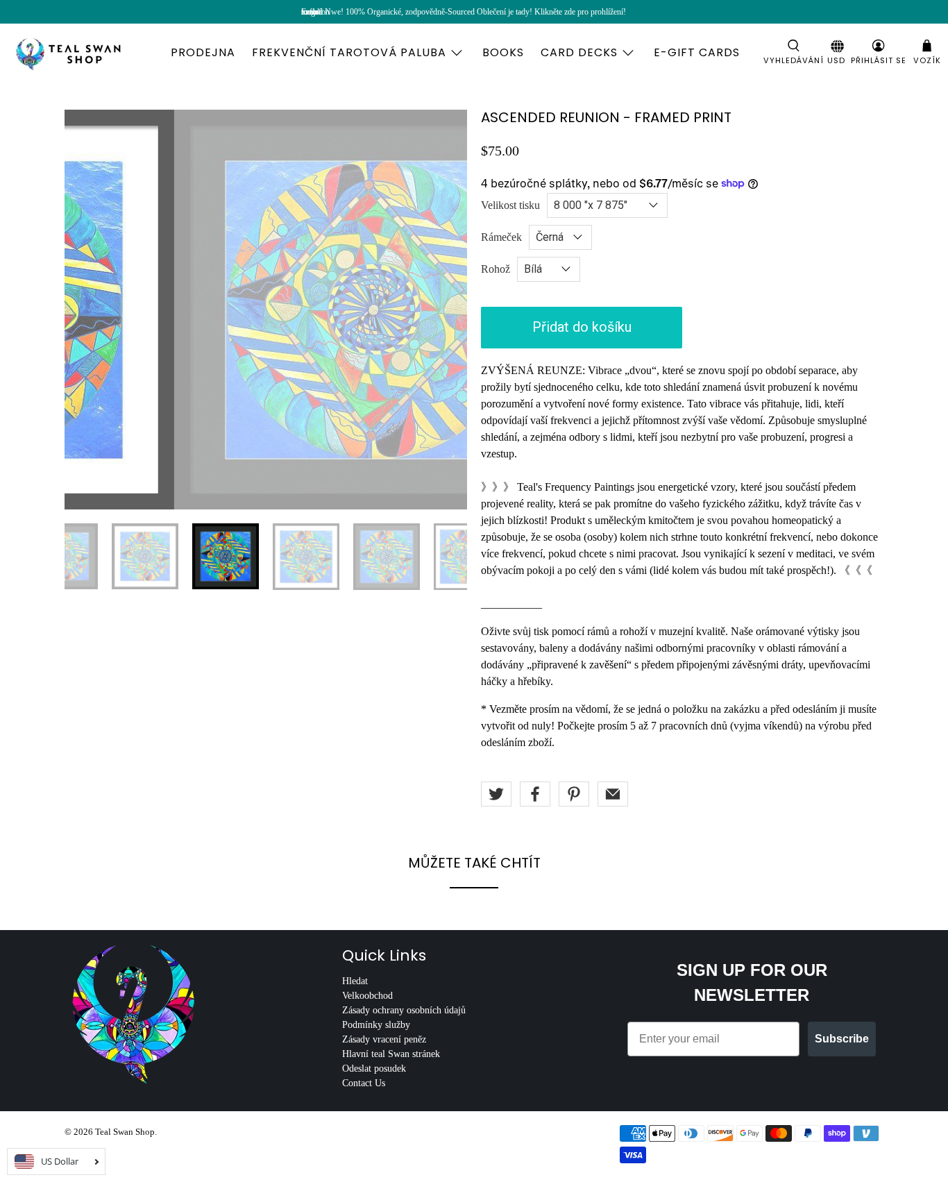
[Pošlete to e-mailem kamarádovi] (613, 794)
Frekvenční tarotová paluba (349, 52)
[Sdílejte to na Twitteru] (496, 794)
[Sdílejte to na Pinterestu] (574, 794)
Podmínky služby (376, 1025)
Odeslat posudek (374, 1068)
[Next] (445, 309)
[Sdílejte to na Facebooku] (535, 794)
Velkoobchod (367, 995)
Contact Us (363, 1083)
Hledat (355, 981)
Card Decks (579, 52)
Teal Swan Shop (125, 1131)
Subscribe (842, 1039)
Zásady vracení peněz (384, 1039)
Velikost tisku (510, 205)
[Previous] (86, 309)
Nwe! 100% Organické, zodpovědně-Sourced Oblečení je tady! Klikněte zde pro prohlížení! (475, 12)
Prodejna (203, 52)
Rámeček (501, 237)
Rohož (495, 269)
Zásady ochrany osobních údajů (404, 1010)
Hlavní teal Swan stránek (391, 1054)
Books (503, 52)
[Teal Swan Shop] (84, 53)
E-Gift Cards (697, 52)
